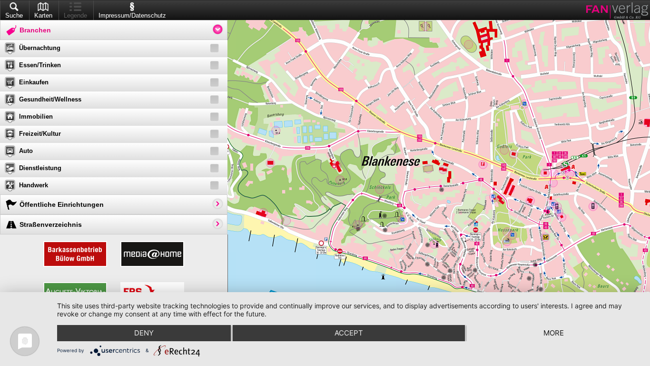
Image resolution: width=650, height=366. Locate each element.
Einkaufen (34, 82)
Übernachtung (39, 47)
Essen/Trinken (40, 65)
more (553, 332)
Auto (26, 150)
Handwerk (33, 185)
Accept (349, 332)
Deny (144, 332)
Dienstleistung (40, 168)
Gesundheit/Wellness (50, 99)
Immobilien (36, 116)
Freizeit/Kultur (40, 133)
